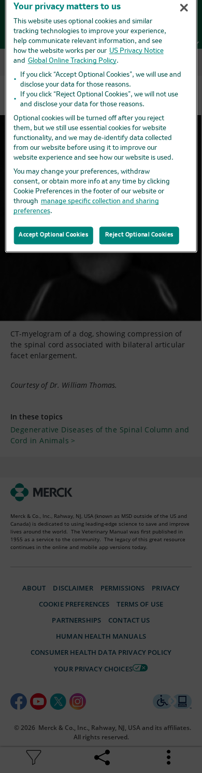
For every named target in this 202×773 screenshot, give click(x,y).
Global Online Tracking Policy (72, 61)
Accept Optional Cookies (53, 235)
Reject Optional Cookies (139, 235)
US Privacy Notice (136, 51)
